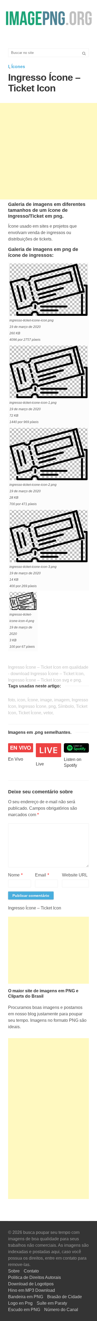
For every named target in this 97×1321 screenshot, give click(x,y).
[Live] (48, 750)
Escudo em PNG (24, 1309)
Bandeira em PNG (25, 1296)
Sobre (14, 1271)
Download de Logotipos (31, 1284)
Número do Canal (61, 1309)
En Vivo (15, 759)
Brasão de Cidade (64, 1296)
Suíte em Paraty (52, 1303)
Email (42, 875)
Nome (15, 875)
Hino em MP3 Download (31, 1290)
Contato (31, 1271)
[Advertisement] (48, 151)
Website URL (75, 875)
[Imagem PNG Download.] (48, 18)
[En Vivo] (20, 747)
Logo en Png (20, 1303)
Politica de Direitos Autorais (34, 1277)
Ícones (18, 66)
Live (40, 764)
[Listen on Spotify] (76, 747)
